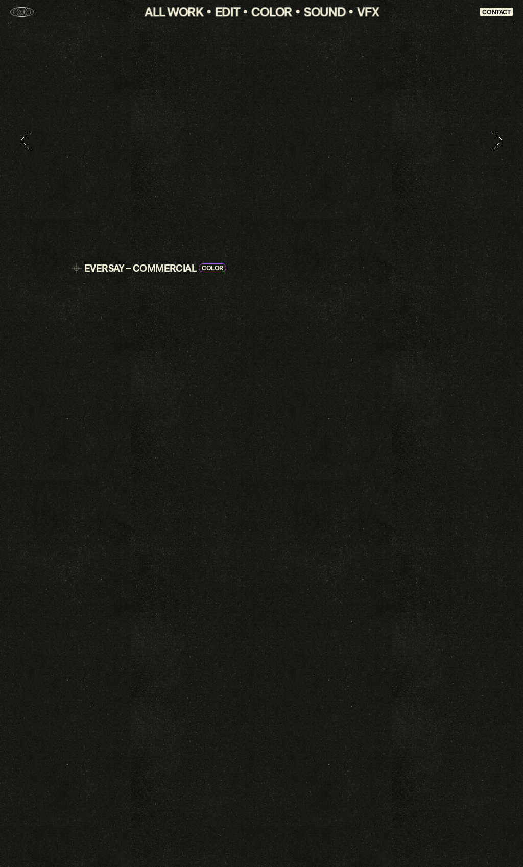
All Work (174, 11)
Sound (325, 11)
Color (271, 11)
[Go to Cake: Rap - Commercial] (25, 140)
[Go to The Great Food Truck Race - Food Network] (497, 140)
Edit (227, 11)
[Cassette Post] (22, 12)
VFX (367, 11)
